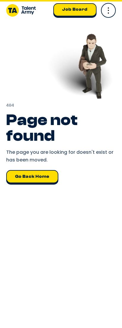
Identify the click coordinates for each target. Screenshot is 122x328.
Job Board (75, 9)
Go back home (32, 176)
